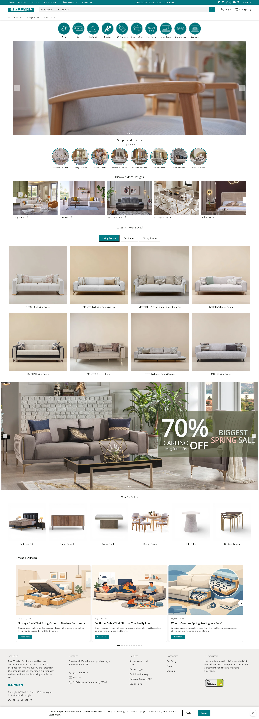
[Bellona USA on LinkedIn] (238, 2)
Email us (77, 677)
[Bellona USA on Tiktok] (230, 2)
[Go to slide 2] (129, 133)
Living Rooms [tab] (109, 238)
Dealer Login (136, 669)
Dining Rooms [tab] (149, 238)
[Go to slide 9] (139, 645)
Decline (189, 713)
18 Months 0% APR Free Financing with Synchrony (155, 2)
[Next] (246, 200)
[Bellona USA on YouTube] (234, 2)
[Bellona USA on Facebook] (219, 2)
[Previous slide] (17, 88)
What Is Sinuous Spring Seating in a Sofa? (196, 623)
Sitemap (171, 670)
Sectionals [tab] (129, 238)
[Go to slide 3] (131, 133)
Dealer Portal (136, 683)
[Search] (212, 9)
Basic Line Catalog (139, 674)
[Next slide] (242, 88)
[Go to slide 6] (131, 645)
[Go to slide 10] (141, 645)
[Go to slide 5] (129, 645)
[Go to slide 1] (127, 133)
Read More (25, 637)
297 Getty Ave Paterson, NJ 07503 (90, 682)
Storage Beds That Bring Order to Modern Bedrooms (51, 623)
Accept (204, 713)
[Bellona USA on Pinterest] (223, 2)
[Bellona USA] (21, 10)
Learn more (54, 714)
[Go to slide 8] (136, 645)
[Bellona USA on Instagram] (226, 2)
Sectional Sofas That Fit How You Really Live (122, 623)
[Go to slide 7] (134, 645)
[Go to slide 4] (126, 645)
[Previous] (13, 200)
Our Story (171, 661)
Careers (171, 666)
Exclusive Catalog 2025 (141, 679)
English (246, 2)
